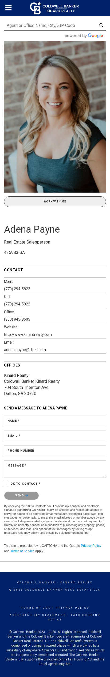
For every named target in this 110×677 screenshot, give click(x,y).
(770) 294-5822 (17, 289)
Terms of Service (22, 551)
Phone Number (20, 450)
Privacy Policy (91, 546)
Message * (17, 465)
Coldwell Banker (36, 582)
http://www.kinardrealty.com (28, 334)
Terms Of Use (36, 608)
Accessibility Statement (38, 615)
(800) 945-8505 (17, 319)
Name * (13, 421)
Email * (14, 435)
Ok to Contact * (25, 483)
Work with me (55, 201)
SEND (20, 495)
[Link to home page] (55, 8)
